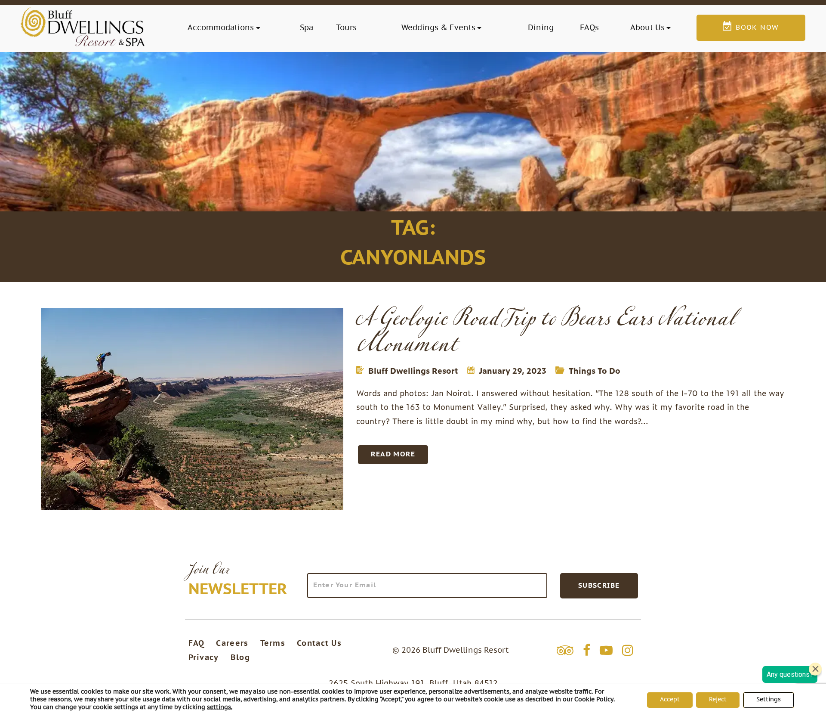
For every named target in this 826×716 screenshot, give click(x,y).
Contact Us (319, 644)
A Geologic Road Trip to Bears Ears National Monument (546, 334)
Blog (240, 658)
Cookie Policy (593, 700)
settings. (219, 707)
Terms (273, 644)
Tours (346, 28)
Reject (718, 700)
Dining (541, 28)
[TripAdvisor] (567, 651)
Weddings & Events (438, 28)
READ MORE (393, 455)
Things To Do (594, 370)
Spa (306, 28)
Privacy (203, 658)
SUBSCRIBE (599, 586)
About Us (647, 28)
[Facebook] (589, 651)
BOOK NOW (757, 28)
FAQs (589, 28)
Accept (670, 700)
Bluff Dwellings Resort (413, 370)
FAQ (196, 644)
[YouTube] (608, 651)
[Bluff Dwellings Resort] (83, 27)
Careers (232, 644)
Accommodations (221, 28)
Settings (768, 700)
